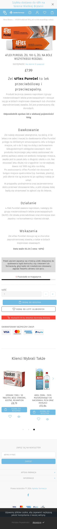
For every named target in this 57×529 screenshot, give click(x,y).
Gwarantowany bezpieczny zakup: (18, 327)
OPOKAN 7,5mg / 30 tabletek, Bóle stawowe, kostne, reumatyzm (14, 397)
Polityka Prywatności (21, 522)
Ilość (4, 290)
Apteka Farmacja (17, 12)
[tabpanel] (14, 395)
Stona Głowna (8, 20)
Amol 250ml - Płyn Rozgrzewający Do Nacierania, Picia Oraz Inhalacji (43, 399)
